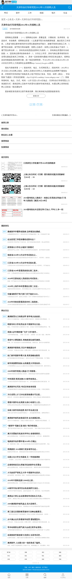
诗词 (9, 559)
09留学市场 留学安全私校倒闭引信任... (23, 488)
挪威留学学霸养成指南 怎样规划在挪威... (24, 232)
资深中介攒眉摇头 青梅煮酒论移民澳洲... (24, 340)
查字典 (8, 552)
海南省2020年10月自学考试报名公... (22, 255)
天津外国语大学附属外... (60, 115)
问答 (26, 559)
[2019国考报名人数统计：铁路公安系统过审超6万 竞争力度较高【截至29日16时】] (11, 201)
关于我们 (45, 567)
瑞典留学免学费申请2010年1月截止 (22, 441)
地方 (53, 13)
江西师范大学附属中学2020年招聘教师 (39, 163)
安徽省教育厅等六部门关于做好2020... (23, 294)
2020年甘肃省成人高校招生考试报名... (23, 278)
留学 (18, 13)
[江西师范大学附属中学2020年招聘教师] (11, 166)
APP (29, 567)
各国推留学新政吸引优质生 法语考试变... (24, 535)
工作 (30, 13)
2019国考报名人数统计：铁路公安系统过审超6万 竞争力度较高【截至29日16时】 (44, 199)
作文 (9, 555)
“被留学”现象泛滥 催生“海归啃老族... (23, 426)
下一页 (39, 104)
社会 (65, 13)
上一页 (32, 104)
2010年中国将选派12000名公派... (21, 480)
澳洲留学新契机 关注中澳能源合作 (22, 348)
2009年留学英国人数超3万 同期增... (22, 371)
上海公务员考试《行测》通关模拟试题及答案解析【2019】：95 (44, 175)
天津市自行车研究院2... (32, 19)
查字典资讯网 (27, 91)
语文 (26, 555)
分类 (27, 577)
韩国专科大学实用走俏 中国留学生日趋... (24, 324)
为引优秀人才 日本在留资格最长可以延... (24, 394)
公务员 (10, 19)
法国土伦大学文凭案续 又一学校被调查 (24, 457)
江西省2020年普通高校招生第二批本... (23, 271)
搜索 (45, 577)
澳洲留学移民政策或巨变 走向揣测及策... (24, 418)
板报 (60, 555)
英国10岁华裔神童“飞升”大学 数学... (23, 332)
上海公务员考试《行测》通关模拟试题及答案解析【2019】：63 (44, 187)
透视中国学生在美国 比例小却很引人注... (24, 402)
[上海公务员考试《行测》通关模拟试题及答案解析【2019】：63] (11, 189)
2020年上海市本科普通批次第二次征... (23, 286)
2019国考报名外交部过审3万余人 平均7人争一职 (43, 209)
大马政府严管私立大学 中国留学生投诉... (24, 473)
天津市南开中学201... (10, 115)
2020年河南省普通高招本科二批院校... (23, 302)
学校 (60, 559)
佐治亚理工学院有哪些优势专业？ (22, 239)
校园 (42, 13)
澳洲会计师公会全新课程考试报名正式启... (25, 496)
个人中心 (63, 577)
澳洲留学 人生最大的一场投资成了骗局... (24, 543)
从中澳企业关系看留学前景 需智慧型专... (24, 519)
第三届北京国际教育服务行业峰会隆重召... (25, 512)
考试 (6, 13)
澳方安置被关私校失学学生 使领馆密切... (24, 434)
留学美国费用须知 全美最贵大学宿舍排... (24, 363)
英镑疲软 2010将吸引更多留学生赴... (23, 449)
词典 (26, 552)
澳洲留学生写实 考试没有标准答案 (22, 387)
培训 (43, 559)
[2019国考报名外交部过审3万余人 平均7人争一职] (11, 212)
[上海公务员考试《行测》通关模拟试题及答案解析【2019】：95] (11, 177)
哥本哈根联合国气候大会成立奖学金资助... (25, 527)
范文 (43, 555)
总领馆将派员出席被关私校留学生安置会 (24, 465)
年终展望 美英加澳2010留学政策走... (23, 379)
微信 (33, 567)
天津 (18, 19)
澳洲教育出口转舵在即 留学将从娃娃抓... (24, 316)
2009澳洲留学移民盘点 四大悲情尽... (23, 504)
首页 (3, 19)
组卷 (60, 552)
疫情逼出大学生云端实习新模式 (21, 247)
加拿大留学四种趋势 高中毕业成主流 (23, 410)
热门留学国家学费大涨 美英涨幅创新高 (24, 355)
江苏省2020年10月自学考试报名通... (22, 263)
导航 (25, 567)
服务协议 (38, 567)
